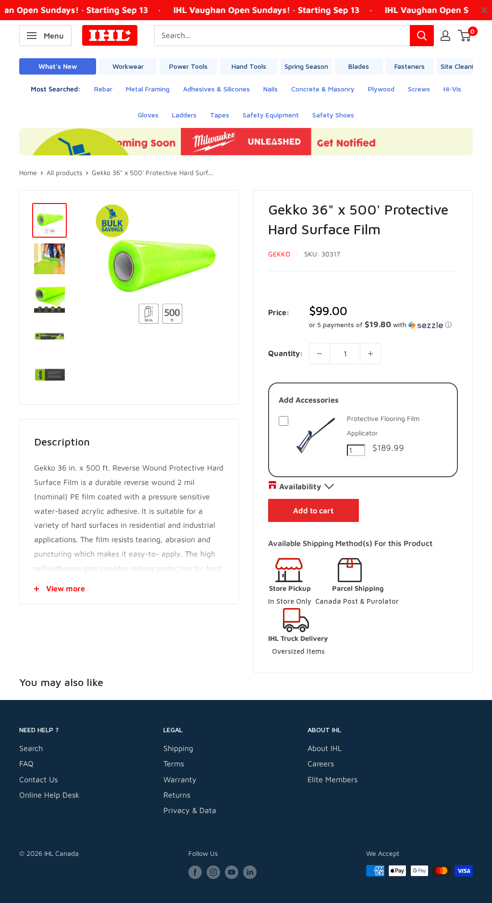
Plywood (381, 89)
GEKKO (279, 254)
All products (64, 172)
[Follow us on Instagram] (213, 872)
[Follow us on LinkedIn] (250, 872)
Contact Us (38, 779)
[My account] (445, 35)
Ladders (184, 115)
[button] (383, 325)
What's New (57, 66)
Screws (419, 89)
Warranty (180, 779)
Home (28, 172)
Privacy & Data (189, 810)
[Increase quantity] (370, 353)
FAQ (26, 763)
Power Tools (188, 66)
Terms (173, 763)
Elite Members (332, 779)
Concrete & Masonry (323, 89)
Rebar (103, 89)
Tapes (219, 115)
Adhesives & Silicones (216, 89)
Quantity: (285, 353)
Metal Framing (148, 89)
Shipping (178, 748)
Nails (270, 89)
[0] (465, 35)
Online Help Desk (49, 794)
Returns (176, 794)
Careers (321, 763)
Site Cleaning (461, 66)
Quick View (315, 456)
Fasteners (409, 66)
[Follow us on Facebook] (195, 872)
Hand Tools (249, 66)
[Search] (422, 35)
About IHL (325, 748)
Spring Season (306, 66)
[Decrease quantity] (319, 353)
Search (31, 748)
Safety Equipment (271, 115)
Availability (300, 486)
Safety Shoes (333, 115)
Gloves (148, 115)
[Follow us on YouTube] (231, 872)
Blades (358, 66)
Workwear (128, 66)
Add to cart (313, 510)
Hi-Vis (452, 89)
